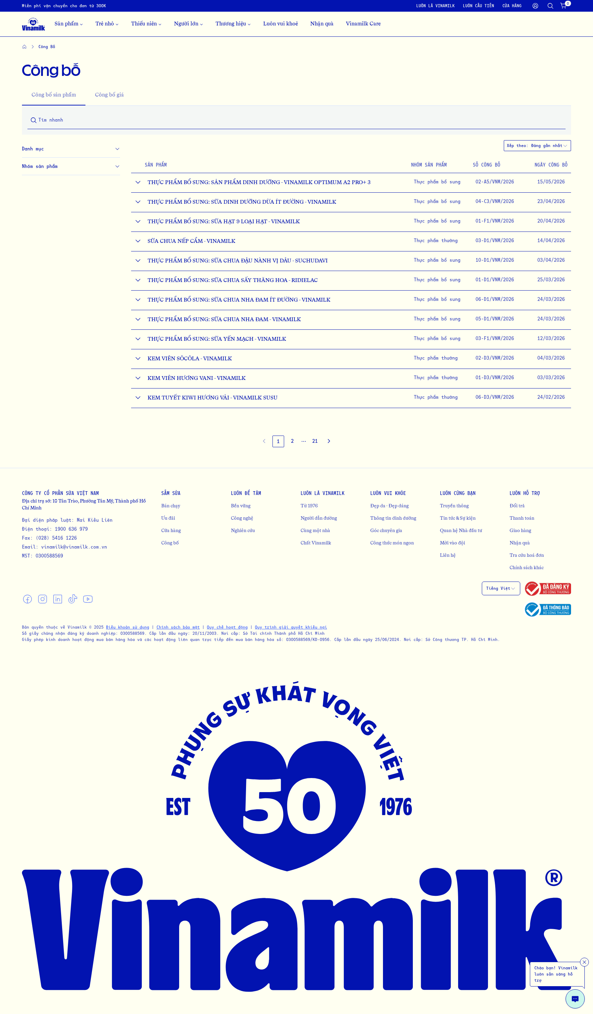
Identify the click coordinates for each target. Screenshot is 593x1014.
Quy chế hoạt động (227, 627)
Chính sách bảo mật (178, 627)
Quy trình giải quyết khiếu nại (291, 627)
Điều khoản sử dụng (127, 627)
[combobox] (549, 146)
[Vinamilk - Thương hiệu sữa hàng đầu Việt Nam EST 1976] (33, 24)
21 (315, 441)
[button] (304, 441)
